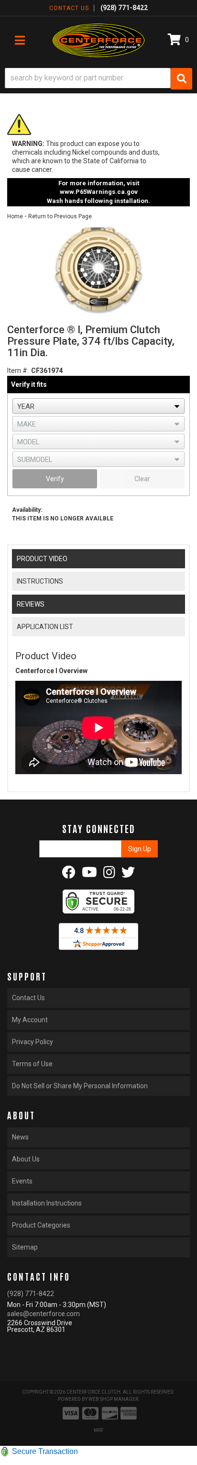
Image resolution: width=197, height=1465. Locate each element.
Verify (55, 479)
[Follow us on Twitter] (128, 875)
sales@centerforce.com (43, 1313)
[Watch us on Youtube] (89, 875)
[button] (98, 79)
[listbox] (98, 406)
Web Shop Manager (113, 1399)
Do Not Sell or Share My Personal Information (80, 1086)
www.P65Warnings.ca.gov (99, 191)
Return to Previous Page (60, 216)
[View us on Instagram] (109, 875)
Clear (142, 479)
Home (15, 216)
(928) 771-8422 (30, 1293)
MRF (99, 1430)
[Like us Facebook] (69, 875)
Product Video (42, 559)
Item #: (18, 370)
